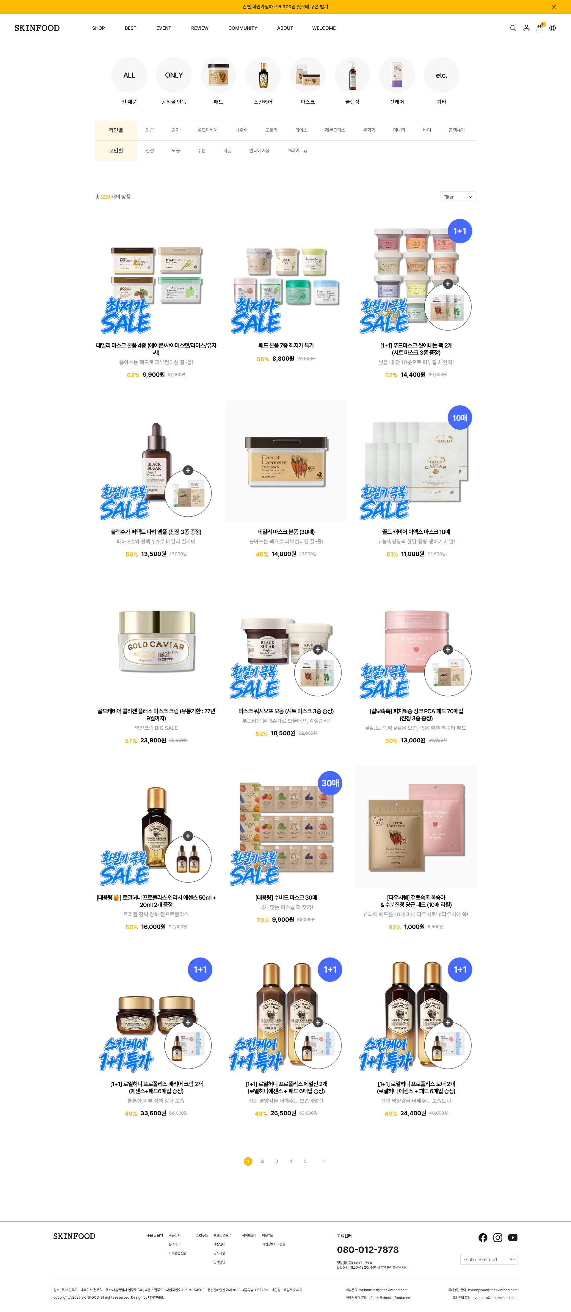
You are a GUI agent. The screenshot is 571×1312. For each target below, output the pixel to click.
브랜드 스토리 (222, 1235)
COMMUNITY (242, 28)
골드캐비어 (207, 130)
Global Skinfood (480, 1259)
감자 (176, 130)
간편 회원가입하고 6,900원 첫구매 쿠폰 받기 (285, 7)
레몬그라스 (335, 130)
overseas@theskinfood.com (495, 1298)
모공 (176, 150)
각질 (227, 150)
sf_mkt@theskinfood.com (389, 1298)
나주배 (242, 130)
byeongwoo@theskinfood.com (492, 1290)
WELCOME (324, 28)
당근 (150, 130)
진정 (150, 150)
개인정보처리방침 (273, 1244)
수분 (201, 150)
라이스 (301, 130)
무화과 (369, 130)
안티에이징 (259, 150)
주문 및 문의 (155, 1235)
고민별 (116, 150)
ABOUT (285, 28)
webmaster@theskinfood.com (383, 1290)
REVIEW (199, 28)
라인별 (116, 130)
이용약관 (268, 1235)
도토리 (271, 130)
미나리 (399, 130)
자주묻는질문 (177, 1253)
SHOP (98, 28)
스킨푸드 (202, 1235)
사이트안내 (249, 1235)
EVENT (163, 28)
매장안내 (219, 1244)
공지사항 (219, 1253)
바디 (427, 130)
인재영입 (219, 1262)
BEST (131, 28)
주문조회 (174, 1235)
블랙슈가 (457, 130)
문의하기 (174, 1244)
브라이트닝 (297, 150)
